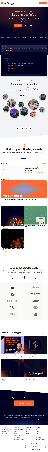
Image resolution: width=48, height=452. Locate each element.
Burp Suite (18, 25)
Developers (28, 433)
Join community (23, 95)
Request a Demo (28, 25)
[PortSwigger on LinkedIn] (26, 128)
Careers (37, 431)
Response (7, 50)
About (37, 429)
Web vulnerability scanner (7, 429)
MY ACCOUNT (43, 2)
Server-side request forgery (19, 439)
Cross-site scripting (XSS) (18, 429)
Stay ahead (23, 158)
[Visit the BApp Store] (32, 81)
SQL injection (16, 431)
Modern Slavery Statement (41, 439)
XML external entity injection (19, 435)
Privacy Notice (38, 437)
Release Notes (4, 433)
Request (3, 50)
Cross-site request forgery (18, 433)
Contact (37, 433)
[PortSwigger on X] (30, 128)
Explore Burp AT (24, 403)
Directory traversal (17, 437)
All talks (43, 163)
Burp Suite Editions (5, 431)
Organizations (28, 429)
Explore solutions (18, 277)
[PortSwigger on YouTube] (22, 128)
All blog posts (42, 333)
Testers (27, 431)
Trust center (30, 277)
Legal (37, 435)
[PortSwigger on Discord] (17, 128)
